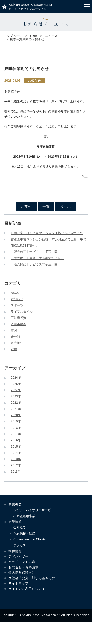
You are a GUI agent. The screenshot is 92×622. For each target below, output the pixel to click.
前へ (27, 206)
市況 (14, 330)
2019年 (16, 421)
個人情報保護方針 (21, 572)
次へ (64, 206)
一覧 (46, 206)
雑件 (14, 349)
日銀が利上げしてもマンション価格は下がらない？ (47, 233)
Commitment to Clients (29, 539)
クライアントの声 (21, 562)
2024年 (16, 390)
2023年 (16, 396)
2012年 (16, 465)
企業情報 (15, 522)
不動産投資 (18, 318)
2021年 (16, 409)
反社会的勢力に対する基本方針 (31, 578)
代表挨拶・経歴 (24, 533)
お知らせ (34, 80)
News (15, 293)
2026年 (16, 377)
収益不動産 (18, 324)
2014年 (16, 452)
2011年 (16, 471)
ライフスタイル (22, 311)
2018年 (16, 427)
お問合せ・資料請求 (23, 567)
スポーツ (17, 305)
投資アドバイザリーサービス (33, 510)
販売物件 (17, 343)
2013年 (16, 459)
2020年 (16, 415)
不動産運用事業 (24, 516)
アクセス (19, 545)
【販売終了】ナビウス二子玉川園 (34, 252)
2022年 (16, 402)
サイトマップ (18, 583)
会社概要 (19, 527)
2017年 (16, 434)
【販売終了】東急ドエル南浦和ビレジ (37, 258)
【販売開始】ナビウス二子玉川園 (34, 264)
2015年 (16, 446)
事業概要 (15, 504)
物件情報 (15, 551)
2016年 (16, 440)
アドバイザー (18, 556)
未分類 (15, 336)
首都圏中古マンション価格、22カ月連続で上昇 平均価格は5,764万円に (48, 242)
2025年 (16, 384)
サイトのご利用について (26, 588)
